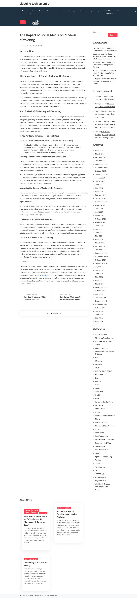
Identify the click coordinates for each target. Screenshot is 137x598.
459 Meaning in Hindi (103, 341)
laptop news (100, 409)
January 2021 (100, 250)
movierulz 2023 (101, 422)
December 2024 (101, 164)
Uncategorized (100, 477)
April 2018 (99, 322)
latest (41, 11)
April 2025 (99, 151)
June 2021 (99, 233)
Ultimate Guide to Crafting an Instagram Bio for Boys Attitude (105, 49)
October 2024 (100, 171)
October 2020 (100, 260)
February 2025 (100, 157)
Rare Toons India (101, 436)
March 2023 (99, 215)
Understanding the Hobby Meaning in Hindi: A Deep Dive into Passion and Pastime (104, 56)
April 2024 (99, 192)
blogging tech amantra (34, 3)
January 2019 (100, 298)
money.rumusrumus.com (105, 416)
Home (24, 11)
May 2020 (99, 277)
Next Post (63, 295)
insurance (99, 405)
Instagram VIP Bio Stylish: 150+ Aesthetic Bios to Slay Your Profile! (105, 81)
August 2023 (100, 205)
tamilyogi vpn (100, 467)
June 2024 (99, 185)
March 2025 (99, 154)
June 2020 (99, 274)
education (82, 11)
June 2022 (99, 226)
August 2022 (100, 222)
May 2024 (99, 188)
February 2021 (100, 246)
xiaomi (97, 490)
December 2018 (101, 301)
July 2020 (99, 270)
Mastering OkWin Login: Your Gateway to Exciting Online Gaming (104, 64)
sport (97, 453)
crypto (98, 11)
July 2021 (98, 229)
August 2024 (100, 178)
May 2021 (98, 236)
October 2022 (100, 219)
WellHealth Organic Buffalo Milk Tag (102, 485)
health (128, 11)
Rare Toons (99, 433)
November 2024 (101, 168)
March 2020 (100, 284)
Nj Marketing (44, 275)
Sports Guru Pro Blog (103, 457)
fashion (60, 11)
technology (71, 11)
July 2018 (99, 311)
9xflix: (97, 345)
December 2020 (101, 253)
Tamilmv (98, 460)
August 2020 (100, 267)
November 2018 (101, 304)
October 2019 (100, 291)
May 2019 (99, 294)
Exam (97, 378)
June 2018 (99, 315)
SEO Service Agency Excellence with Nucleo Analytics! (67, 514)
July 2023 (99, 209)
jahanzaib (25, 46)
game (97, 385)
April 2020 (99, 280)
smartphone (100, 446)
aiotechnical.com (101, 348)
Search (95, 32)
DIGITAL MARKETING (109, 12)
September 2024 (101, 174)
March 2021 (99, 243)
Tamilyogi (98, 463)
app (91, 11)
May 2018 (99, 318)
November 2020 (101, 257)
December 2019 (101, 287)
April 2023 (99, 212)
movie (97, 419)
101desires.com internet (104, 338)
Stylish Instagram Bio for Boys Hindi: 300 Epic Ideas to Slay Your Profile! (104, 73)
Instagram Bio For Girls (104, 402)
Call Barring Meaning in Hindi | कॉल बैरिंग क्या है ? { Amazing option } (105, 124)
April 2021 (99, 239)
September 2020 (101, 263)
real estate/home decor (104, 440)
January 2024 (100, 198)
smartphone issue (102, 450)
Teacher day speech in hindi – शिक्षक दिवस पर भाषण (105, 114)
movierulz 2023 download (105, 426)
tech (97, 470)
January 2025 (100, 161)
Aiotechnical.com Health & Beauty (104, 353)
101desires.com (101, 335)
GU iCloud (99, 392)
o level (98, 429)
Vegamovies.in (100, 481)
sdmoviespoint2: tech (103, 443)
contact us (32, 12)
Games (119, 11)
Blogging (98, 361)
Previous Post (31, 295)
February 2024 (101, 195)
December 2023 (101, 202)
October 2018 (100, 308)
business (50, 11)
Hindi (97, 398)
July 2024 (99, 181)
